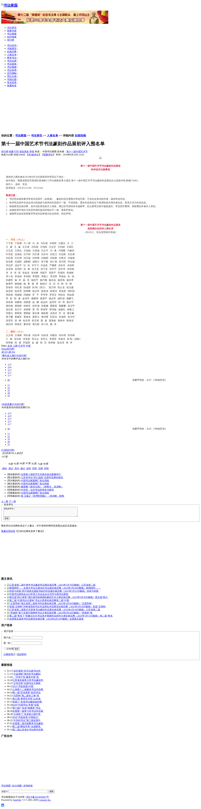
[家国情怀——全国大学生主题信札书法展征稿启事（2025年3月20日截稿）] (46, 588)
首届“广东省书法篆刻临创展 (27, 702)
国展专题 (11, 30)
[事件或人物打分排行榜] (14, 355)
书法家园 (20, 135)
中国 (28, 346)
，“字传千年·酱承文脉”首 (26, 677)
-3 (8, 370)
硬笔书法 (11, 58)
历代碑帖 (11, 73)
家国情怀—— (93, 588)
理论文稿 (11, 76)
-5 (8, 364)
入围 (15, 346)
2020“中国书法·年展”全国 (26, 705)
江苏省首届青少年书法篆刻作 (28, 680)
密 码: (7, 643)
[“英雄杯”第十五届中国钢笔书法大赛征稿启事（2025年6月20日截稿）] (44, 612)
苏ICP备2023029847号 (37, 797)
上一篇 (4, 501)
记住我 (10, 648)
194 (11, 352)
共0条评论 (33, 154)
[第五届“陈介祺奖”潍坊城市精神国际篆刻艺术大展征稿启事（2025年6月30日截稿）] (51, 597)
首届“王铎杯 (99, 606)
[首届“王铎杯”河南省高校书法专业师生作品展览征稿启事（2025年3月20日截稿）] (50, 606)
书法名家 (11, 61)
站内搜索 (11, 37)
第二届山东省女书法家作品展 (28, 729)
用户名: (7, 637)
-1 (8, 375)
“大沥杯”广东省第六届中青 (27, 714)
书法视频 (11, 34)
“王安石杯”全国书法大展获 (27, 683)
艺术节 (21, 346)
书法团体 (11, 64)
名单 (10, 346)
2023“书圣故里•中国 (23, 686)
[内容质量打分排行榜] (13, 404)
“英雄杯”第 (87, 612)
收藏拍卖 (11, 85)
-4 (8, 367)
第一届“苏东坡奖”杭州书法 (27, 692)
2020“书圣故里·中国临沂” (26, 717)
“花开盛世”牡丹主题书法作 (27, 671)
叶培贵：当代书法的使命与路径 (37, 490)
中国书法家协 (61, 594)
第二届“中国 (63, 600)
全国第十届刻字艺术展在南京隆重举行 (41, 474)
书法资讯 (11, 27)
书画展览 (11, 48)
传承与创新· (93, 591)
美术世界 (11, 82)
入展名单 (11, 54)
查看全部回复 (8, 531)
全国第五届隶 (76, 619)
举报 (31, 151)
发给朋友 (24, 151)
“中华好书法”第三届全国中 (27, 720)
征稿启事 (11, 51)
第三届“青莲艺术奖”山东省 (27, 698)
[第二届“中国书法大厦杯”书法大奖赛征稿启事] (31, 600)
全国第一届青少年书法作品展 (28, 711)
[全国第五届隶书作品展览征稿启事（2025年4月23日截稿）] (38, 619)
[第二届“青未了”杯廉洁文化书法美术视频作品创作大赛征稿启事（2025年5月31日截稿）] (53, 616)
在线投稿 (80, 135)
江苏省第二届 (88, 585)
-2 (8, 372)
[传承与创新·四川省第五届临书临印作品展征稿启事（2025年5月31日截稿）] (47, 591)
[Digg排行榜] (7, 349)
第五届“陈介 (101, 597)
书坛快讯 (11, 45)
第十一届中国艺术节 (77, 151)
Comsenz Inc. (44, 800)
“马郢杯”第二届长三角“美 (26, 695)
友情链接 (28, 785)
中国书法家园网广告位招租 (35, 480)
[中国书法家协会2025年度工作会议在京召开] (30, 594)
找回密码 (21, 654)
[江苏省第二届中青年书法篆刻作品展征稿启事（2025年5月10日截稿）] (44, 585)
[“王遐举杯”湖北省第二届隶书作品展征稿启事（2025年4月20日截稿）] (44, 603)
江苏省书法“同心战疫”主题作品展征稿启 (42, 477)
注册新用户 (9, 654)
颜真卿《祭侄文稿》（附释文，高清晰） (42, 486)
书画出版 (11, 79)
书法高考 (11, 70)
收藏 (11, 151)
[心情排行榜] (7, 450)
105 (4, 352)
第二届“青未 (106, 616)
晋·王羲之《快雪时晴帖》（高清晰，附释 (43, 496)
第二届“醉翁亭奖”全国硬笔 (27, 726)
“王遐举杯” (87, 603)
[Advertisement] (100, 110)
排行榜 (10, 40)
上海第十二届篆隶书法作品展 (28, 689)
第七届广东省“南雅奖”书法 (27, 708)
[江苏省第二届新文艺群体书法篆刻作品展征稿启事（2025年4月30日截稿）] (46, 609)
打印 (16, 151)
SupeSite (17, 800)
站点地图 (17, 785)
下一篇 (12, 501)
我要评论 (48, 154)
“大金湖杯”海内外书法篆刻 (27, 674)
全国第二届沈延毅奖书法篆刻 (28, 723)
